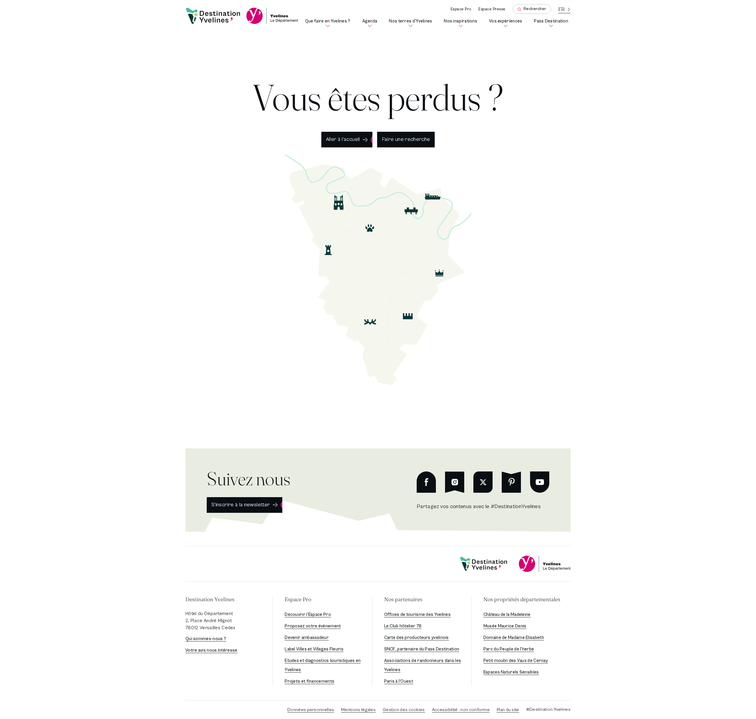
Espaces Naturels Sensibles (511, 672)
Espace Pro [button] (298, 599)
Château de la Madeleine (507, 614)
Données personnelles (310, 709)
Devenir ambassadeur (307, 637)
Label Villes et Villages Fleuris (314, 649)
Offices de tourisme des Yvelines (417, 614)
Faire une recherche (406, 139)
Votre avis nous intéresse (211, 650)
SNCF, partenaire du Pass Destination (422, 649)
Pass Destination (552, 23)
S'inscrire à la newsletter (240, 505)
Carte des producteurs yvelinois (416, 637)
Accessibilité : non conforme (461, 709)
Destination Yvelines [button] (209, 599)
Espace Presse (492, 9)
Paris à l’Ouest (398, 681)
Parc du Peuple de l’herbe (508, 649)
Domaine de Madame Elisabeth (513, 637)
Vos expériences (506, 23)
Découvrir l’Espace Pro (308, 614)
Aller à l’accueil (343, 139)
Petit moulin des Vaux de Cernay (515, 660)
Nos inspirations (462, 23)
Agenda (370, 23)
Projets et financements (309, 681)
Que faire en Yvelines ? (329, 23)
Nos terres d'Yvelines (411, 23)
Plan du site (508, 709)
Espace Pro (461, 9)
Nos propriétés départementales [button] (521, 599)
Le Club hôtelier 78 (403, 626)
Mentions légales (358, 709)
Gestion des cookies (404, 709)
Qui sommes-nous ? (205, 638)
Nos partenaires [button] (403, 599)
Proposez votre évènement (313, 626)
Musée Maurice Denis (505, 626)
